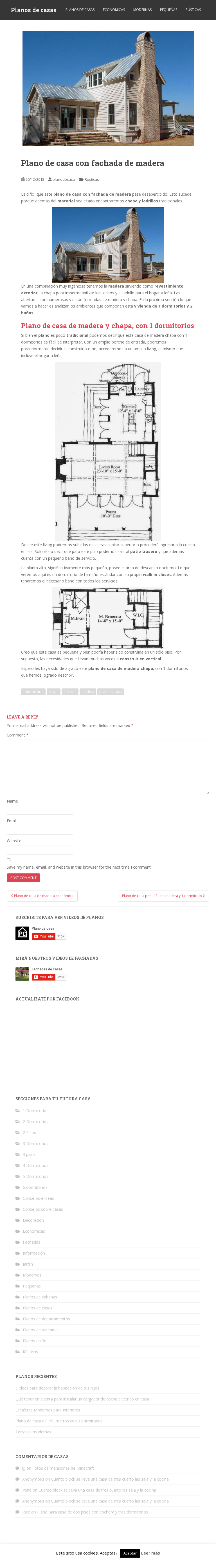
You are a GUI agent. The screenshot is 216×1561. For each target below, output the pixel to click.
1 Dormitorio (34, 1110)
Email (12, 820)
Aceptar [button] (130, 1553)
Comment (17, 735)
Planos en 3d (34, 1340)
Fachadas (31, 1242)
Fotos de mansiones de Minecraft (63, 1468)
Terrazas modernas (33, 1432)
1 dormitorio (33, 691)
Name (12, 801)
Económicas (114, 9)
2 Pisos (29, 1132)
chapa (53, 691)
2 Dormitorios (35, 1121)
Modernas (142, 9)
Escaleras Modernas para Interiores (47, 1410)
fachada (70, 691)
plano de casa (110, 691)
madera (88, 691)
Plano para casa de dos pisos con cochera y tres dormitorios (92, 1512)
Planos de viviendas (40, 1329)
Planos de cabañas (40, 1297)
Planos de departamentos (46, 1318)
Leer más (150, 1553)
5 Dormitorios (35, 1176)
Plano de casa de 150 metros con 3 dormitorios (59, 1421)
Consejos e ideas (38, 1198)
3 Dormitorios (35, 1143)
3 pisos (29, 1154)
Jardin (28, 1264)
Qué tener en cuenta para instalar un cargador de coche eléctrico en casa (82, 1399)
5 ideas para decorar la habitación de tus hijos (57, 1388)
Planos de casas (34, 9)
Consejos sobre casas (43, 1209)
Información (34, 1253)
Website (14, 840)
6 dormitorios (35, 1187)
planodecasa (64, 179)
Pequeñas (168, 9)
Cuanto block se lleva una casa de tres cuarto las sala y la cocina (110, 1479)
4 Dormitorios (35, 1165)
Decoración (33, 1220)
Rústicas (193, 9)
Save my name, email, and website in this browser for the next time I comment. (79, 867)
